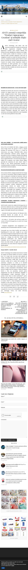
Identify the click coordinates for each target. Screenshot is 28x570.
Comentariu (3, 419)
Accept (3, 567)
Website (3, 407)
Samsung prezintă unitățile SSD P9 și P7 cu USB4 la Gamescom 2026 (15, 465)
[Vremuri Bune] (14, 7)
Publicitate (8, 20)
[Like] (10, 296)
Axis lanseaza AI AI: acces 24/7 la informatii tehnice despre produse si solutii (16, 472)
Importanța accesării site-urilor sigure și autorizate (14, 339)
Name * (3, 396)
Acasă (2, 20)
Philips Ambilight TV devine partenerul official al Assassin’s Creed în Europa (16, 446)
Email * (2, 402)
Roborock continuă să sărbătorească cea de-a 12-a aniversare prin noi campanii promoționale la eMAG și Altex (16, 481)
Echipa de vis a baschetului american (12, 362)
